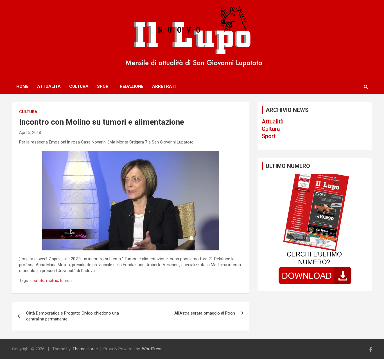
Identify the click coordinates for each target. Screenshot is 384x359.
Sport (104, 86)
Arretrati (164, 86)
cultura (28, 111)
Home (22, 86)
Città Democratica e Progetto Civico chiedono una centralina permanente (72, 316)
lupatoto (37, 280)
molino (52, 280)
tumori (66, 280)
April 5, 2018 (30, 132)
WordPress (152, 348)
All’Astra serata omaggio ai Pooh (204, 313)
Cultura (79, 86)
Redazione (132, 86)
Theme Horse (85, 348)
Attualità (49, 86)
